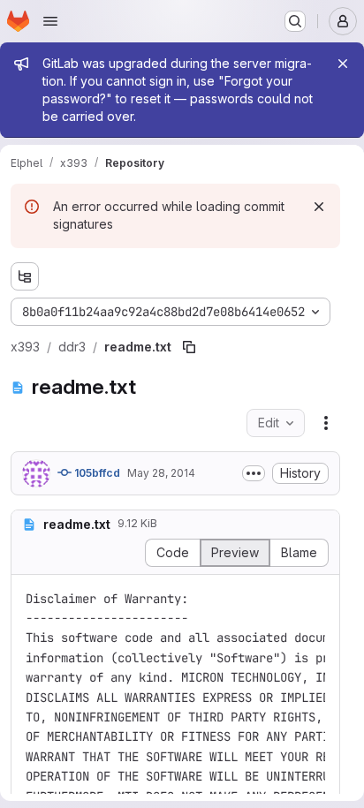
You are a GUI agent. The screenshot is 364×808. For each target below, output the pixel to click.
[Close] (342, 63)
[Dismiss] (319, 206)
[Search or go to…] (295, 21)
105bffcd (96, 473)
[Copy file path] (189, 347)
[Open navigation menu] (50, 21)
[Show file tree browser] (25, 276)
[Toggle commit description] (253, 473)
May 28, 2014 (161, 473)
